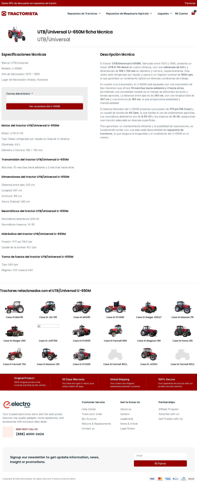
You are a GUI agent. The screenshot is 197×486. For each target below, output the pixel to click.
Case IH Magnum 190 (149, 340)
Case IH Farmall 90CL (115, 364)
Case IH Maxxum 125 (48, 364)
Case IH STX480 (115, 317)
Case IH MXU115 (14, 317)
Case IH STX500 (81, 340)
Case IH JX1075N (48, 340)
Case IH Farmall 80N (115, 340)
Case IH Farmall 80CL (183, 364)
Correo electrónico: (18, 93)
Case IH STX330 (81, 364)
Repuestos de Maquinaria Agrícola (127, 13)
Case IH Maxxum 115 (182, 317)
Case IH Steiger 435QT (149, 317)
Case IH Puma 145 (183, 340)
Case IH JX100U (148, 364)
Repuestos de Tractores (82, 13)
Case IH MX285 (81, 317)
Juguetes (163, 13)
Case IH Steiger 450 (14, 340)
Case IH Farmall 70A (14, 364)
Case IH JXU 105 (48, 317)
